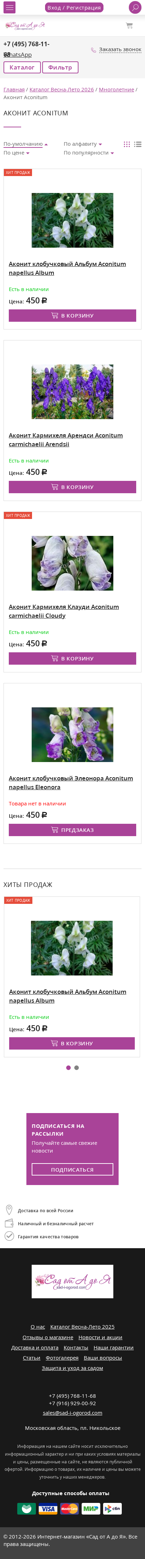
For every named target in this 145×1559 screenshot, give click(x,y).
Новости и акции (100, 1337)
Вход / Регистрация (74, 7)
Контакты (76, 1347)
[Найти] (135, 7)
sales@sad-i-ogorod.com (72, 1412)
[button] (68, 1067)
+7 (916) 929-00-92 (72, 1403)
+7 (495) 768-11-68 (72, 1395)
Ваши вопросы (103, 1357)
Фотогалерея (62, 1357)
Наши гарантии (114, 1347)
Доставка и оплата (34, 1347)
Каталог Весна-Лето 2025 (82, 1326)
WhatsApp (18, 54)
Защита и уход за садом (72, 1367)
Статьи (31, 1357)
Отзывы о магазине (48, 1337)
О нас (38, 1326)
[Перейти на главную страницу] (25, 25)
